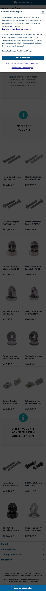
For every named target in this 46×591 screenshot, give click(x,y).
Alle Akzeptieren (23, 58)
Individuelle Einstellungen (22, 68)
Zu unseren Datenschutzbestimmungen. (16, 29)
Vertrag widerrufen (23, 588)
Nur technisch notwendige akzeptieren (22, 63)
